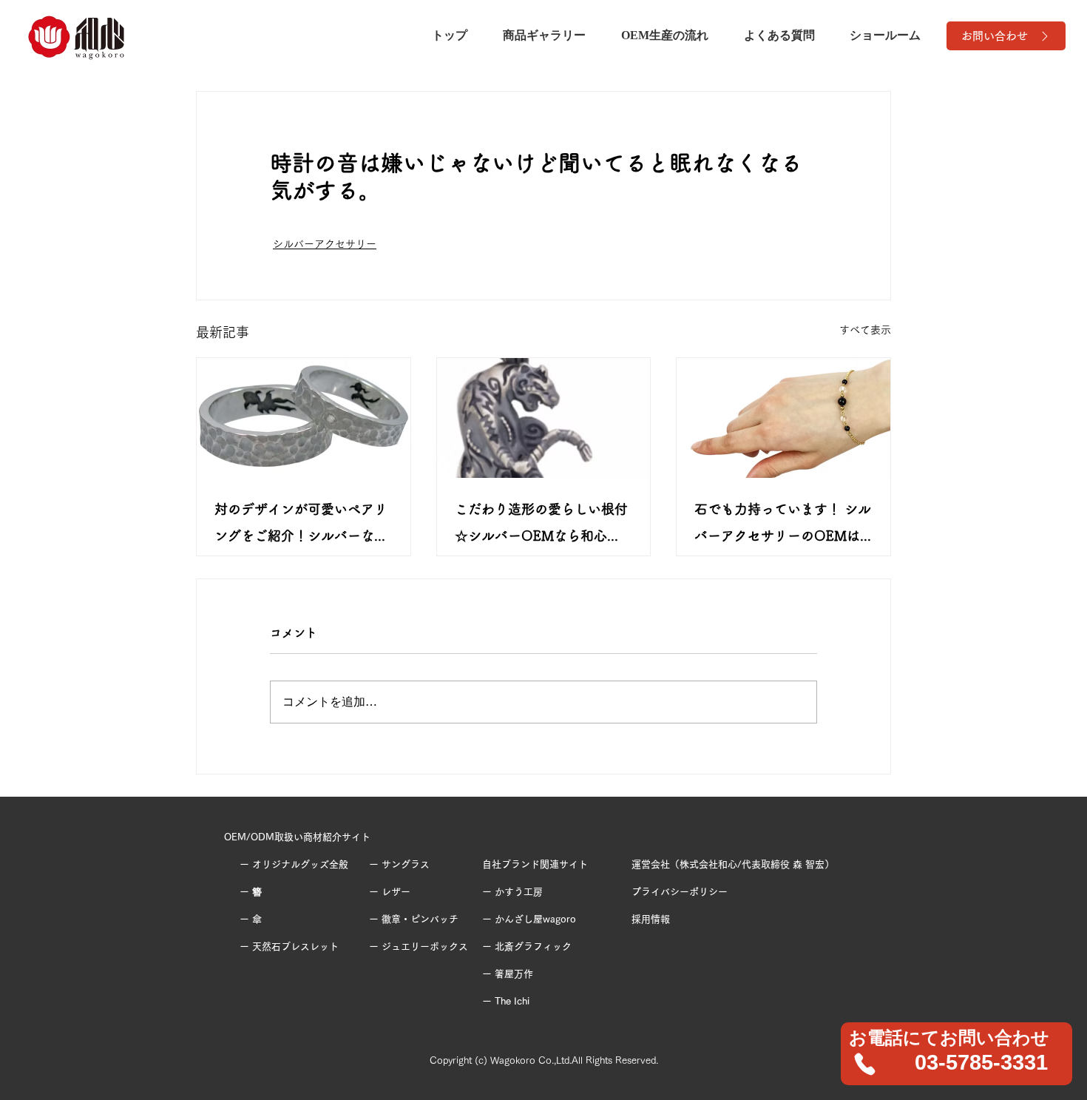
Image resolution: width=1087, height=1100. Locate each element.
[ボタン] (957, 1053)
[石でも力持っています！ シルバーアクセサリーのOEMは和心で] (783, 418)
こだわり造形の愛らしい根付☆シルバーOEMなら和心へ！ (541, 525)
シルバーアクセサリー (324, 244)
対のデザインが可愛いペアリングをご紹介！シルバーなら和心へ (300, 525)
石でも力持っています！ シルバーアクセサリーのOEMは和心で (782, 525)
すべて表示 (865, 330)
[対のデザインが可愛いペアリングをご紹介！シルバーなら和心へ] (303, 418)
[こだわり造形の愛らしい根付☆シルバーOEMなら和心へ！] (544, 418)
